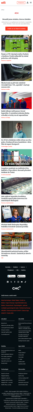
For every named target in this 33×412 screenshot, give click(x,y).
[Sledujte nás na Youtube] (22, 282)
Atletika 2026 (21, 361)
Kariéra (23, 270)
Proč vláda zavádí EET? (6, 356)
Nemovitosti (9, 305)
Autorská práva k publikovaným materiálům (16, 398)
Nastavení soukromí (11, 404)
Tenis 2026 (20, 357)
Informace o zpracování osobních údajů (13, 402)
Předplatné (11, 270)
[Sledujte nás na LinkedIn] (7, 282)
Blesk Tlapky (15, 300)
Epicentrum (4, 323)
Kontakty (7, 267)
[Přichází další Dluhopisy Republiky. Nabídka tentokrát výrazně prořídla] (16, 214)
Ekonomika (21, 369)
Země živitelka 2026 (23, 384)
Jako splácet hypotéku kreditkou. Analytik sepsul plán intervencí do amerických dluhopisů (14, 198)
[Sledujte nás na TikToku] (25, 282)
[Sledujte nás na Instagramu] (18, 282)
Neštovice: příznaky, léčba (7, 325)
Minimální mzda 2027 (23, 382)
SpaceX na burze (5, 373)
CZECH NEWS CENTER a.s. (22, 391)
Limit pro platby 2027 (23, 378)
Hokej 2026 (21, 355)
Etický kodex (8, 408)
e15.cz (2, 9)
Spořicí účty (21, 375)
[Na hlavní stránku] (3, 2)
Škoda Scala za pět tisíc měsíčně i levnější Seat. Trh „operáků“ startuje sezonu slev (15, 85)
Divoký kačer (4, 363)
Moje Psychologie (6, 300)
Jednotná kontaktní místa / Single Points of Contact (16, 406)
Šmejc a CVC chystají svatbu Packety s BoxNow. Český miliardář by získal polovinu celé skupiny (15, 56)
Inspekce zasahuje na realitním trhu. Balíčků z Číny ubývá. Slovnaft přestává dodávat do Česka (16, 170)
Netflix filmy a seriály (6, 384)
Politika (3, 346)
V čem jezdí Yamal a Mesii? (7, 327)
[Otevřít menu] (30, 2)
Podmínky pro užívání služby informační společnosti (16, 400)
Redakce (15, 267)
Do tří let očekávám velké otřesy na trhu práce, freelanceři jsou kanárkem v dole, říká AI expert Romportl (16, 142)
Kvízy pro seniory (5, 330)
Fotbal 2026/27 (21, 352)
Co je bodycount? (5, 334)
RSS (17, 270)
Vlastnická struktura (21, 404)
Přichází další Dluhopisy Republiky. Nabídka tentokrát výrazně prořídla (14, 226)
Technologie (4, 369)
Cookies (26, 402)
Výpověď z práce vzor (6, 361)
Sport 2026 (21, 346)
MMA (19, 350)
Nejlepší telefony (5, 375)
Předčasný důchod (22, 373)
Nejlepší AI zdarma (5, 378)
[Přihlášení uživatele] (27, 2)
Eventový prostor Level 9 (14, 310)
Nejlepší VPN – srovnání (7, 382)
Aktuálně (3, 319)
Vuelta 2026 (10, 313)
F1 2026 (20, 359)
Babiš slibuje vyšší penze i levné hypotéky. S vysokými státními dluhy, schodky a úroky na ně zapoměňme (15, 113)
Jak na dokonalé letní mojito (25, 338)
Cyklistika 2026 (21, 364)
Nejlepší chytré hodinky (6, 380)
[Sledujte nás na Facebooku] (14, 282)
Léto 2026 (21, 319)
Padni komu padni (5, 358)
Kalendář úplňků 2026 (6, 332)
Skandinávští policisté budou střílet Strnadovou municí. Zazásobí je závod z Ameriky (16, 253)
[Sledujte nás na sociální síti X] (11, 282)
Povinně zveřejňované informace (20, 408)
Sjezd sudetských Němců (7, 354)
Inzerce (23, 267)
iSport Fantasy (10, 303)
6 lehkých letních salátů (23, 340)
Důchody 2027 (21, 380)
